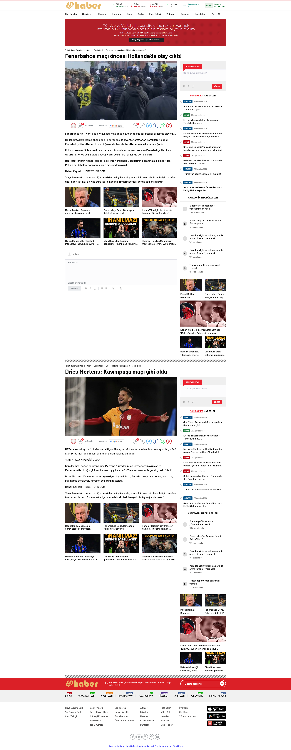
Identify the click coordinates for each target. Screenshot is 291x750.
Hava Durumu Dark (74, 707)
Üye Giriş (183, 707)
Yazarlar (185, 13)
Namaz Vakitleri (86, 694)
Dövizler (144, 712)
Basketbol (98, 50)
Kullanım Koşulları (164, 746)
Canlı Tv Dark (96, 707)
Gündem (101, 13)
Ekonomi (116, 13)
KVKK (153, 746)
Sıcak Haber (167, 724)
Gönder (74, 288)
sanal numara (96, 724)
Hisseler (163, 694)
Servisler (87, 13)
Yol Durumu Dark (73, 712)
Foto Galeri (155, 13)
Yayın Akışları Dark (99, 712)
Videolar (170, 13)
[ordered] (102, 288)
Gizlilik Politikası (134, 746)
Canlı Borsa (120, 707)
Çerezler (146, 746)
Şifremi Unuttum (187, 716)
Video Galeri (166, 712)
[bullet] (106, 288)
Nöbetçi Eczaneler (99, 716)
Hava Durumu (126, 694)
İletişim (123, 746)
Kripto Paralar (217, 694)
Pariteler (179, 694)
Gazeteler (200, 13)
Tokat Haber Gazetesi (74, 50)
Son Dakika (71, 13)
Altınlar (143, 707)
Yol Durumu (197, 694)
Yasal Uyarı (178, 746)
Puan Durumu (146, 694)
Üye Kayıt (183, 712)
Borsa (68, 694)
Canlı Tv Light (71, 716)
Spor (129, 13)
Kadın (141, 13)
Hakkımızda (114, 746)
